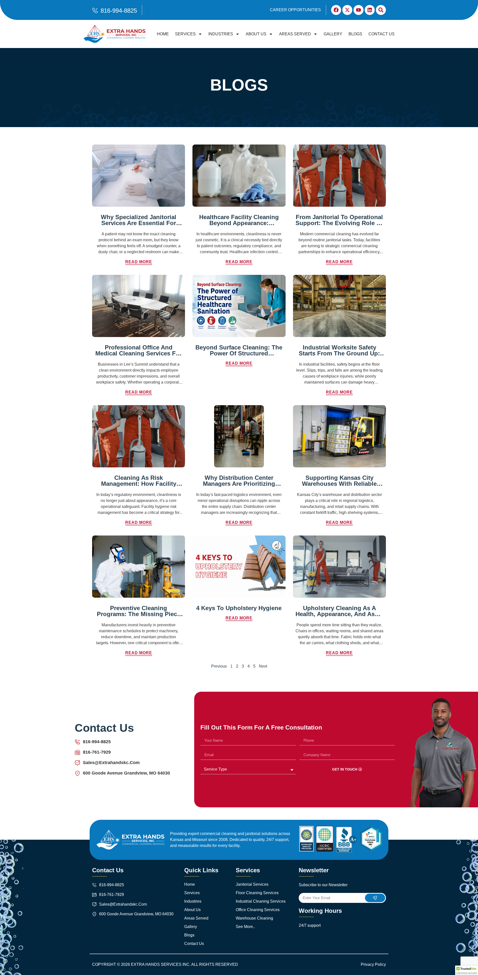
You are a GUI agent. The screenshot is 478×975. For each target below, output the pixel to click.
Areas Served (295, 34)
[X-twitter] (347, 10)
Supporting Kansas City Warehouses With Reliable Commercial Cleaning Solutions (339, 486)
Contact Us (381, 34)
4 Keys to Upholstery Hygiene (239, 608)
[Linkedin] (370, 10)
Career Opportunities (295, 10)
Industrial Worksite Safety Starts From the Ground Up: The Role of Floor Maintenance (339, 356)
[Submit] (375, 898)
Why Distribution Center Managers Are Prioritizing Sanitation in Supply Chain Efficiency (239, 486)
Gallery (333, 34)
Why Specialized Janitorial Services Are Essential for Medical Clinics (138, 223)
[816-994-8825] (95, 10)
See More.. (245, 927)
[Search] (381, 10)
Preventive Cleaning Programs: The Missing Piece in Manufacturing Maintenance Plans (138, 617)
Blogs (355, 34)
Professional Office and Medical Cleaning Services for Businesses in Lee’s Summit (138, 353)
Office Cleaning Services (258, 910)
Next (263, 666)
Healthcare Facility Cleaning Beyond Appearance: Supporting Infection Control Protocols (239, 226)
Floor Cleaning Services (257, 893)
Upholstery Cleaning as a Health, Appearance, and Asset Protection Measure (339, 614)
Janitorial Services (252, 884)
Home (163, 34)
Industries (220, 34)
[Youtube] (358, 10)
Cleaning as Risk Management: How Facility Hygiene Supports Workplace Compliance (138, 486)
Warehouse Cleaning (254, 918)
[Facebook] (336, 10)
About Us (256, 34)
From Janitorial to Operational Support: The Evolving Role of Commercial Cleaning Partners (339, 223)
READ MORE (138, 262)
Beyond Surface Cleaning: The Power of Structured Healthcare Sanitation (238, 353)
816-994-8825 (119, 10)
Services (185, 34)
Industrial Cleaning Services (261, 901)
